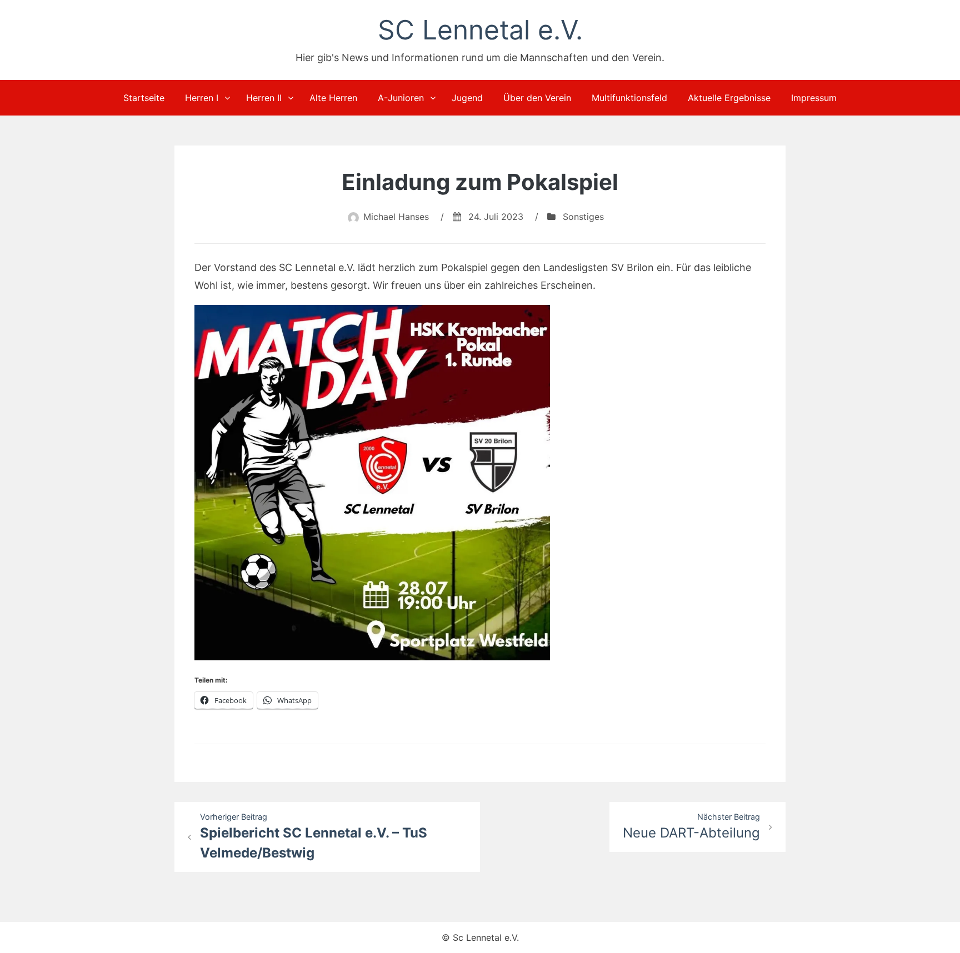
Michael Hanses (396, 216)
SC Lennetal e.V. (480, 29)
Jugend (467, 97)
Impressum (814, 97)
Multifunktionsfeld (629, 97)
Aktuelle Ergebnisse (729, 97)
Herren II (264, 97)
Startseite (143, 97)
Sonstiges (583, 216)
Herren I (201, 97)
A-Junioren (401, 97)
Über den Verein (537, 97)
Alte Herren (333, 97)
